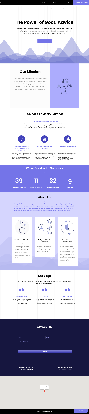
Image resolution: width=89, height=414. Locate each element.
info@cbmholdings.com (26, 367)
